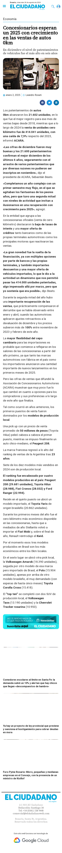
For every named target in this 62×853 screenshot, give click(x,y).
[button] (4, 5)
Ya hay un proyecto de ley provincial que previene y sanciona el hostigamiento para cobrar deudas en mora (31, 729)
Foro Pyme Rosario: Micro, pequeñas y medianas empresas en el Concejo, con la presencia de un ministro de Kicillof (30, 775)
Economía (9, 19)
